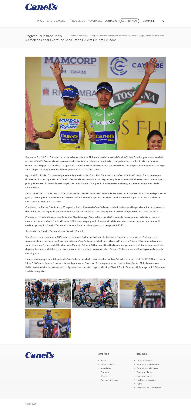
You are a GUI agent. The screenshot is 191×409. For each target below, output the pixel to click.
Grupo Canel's (107, 364)
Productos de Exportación (149, 387)
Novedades (95, 21)
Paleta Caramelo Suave (147, 368)
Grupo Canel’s (56, 21)
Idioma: (146, 21)
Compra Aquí (129, 21)
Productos (78, 21)
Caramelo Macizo (144, 372)
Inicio (40, 21)
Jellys (139, 383)
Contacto (111, 21)
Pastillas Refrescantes (147, 380)
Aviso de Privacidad (109, 380)
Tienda (104, 376)
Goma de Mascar (144, 360)
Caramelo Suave (144, 376)
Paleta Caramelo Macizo (148, 364)
